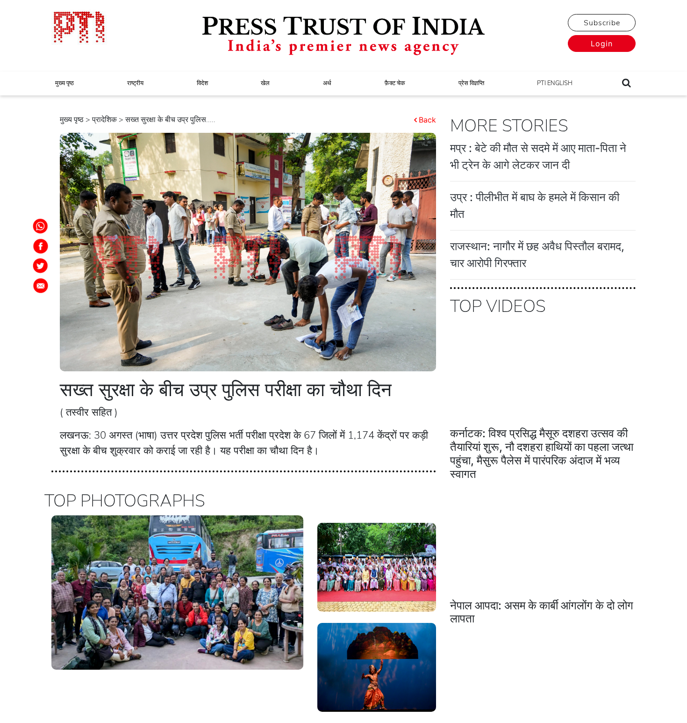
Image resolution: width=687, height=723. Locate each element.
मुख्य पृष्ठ (64, 83)
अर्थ (327, 83)
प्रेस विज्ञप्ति (471, 83)
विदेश (202, 83)
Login (602, 43)
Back (427, 119)
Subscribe (602, 23)
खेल (265, 83)
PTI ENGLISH (554, 83)
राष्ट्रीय (135, 83)
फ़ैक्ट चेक (395, 83)
